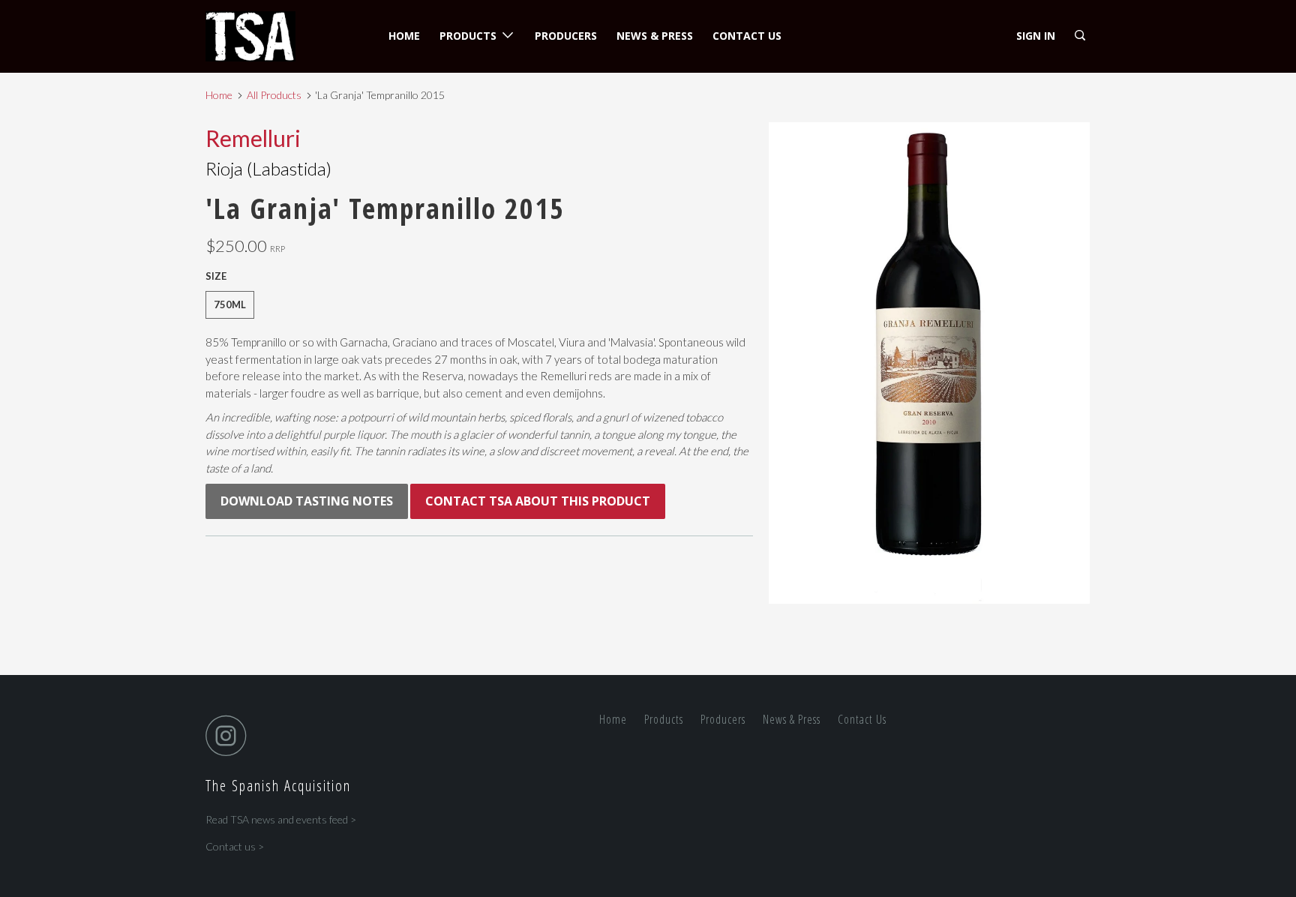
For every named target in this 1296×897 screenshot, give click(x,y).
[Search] (1081, 35)
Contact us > (235, 846)
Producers (566, 35)
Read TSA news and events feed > (281, 819)
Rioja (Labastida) (269, 168)
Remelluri (253, 138)
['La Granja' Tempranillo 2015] (929, 363)
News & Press (654, 35)
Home (404, 35)
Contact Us (747, 35)
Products (471, 35)
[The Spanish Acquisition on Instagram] (230, 735)
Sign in (1035, 35)
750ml (230, 304)
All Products (274, 94)
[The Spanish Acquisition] (282, 36)
